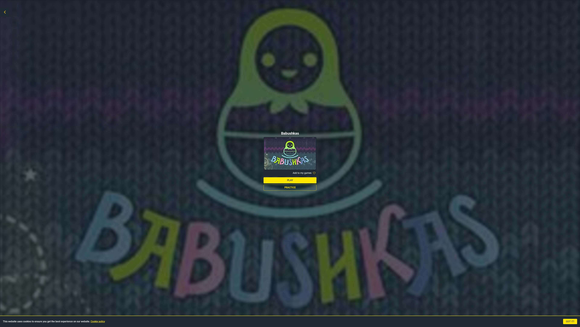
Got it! (570, 321)
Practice (290, 187)
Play (290, 180)
